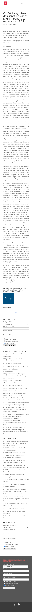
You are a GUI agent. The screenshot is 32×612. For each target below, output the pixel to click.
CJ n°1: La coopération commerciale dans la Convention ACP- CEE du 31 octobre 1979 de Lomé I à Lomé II (15, 443)
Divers (14, 24)
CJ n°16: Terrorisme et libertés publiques (14, 508)
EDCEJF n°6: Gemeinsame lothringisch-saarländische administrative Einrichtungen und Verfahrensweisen (15, 376)
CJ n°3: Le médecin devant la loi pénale (14, 453)
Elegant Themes (14, 607)
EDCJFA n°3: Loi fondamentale (12, 363)
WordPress (16, 609)
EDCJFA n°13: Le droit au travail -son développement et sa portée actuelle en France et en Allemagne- (14, 410)
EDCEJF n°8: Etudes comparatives (12, 385)
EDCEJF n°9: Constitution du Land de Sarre (15, 388)
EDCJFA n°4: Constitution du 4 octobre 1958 (15, 366)
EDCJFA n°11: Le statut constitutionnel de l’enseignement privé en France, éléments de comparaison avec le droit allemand (16, 398)
